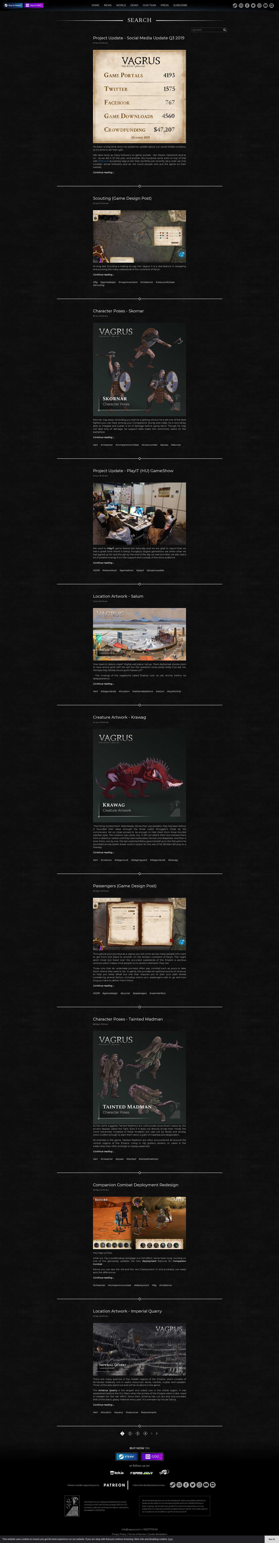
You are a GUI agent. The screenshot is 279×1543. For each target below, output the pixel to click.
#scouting (98, 285)
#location (124, 691)
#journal (125, 993)
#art (95, 444)
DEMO (134, 5)
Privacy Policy (119, 1534)
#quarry (118, 1412)
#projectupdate (155, 570)
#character (107, 444)
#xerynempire (148, 1412)
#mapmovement (127, 282)
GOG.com (103, 161)
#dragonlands (108, 691)
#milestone (146, 282)
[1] (123, 1439)
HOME (95, 5)
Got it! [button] (272, 1539)
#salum (160, 691)
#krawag (173, 860)
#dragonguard (139, 860)
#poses (164, 444)
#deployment (141, 1285)
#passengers (139, 993)
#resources (132, 1412)
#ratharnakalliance (142, 691)
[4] (146, 1439)
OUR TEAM (149, 5)
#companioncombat (127, 444)
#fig (95, 282)
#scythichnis (174, 691)
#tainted (131, 1159)
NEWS (108, 5)
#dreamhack (109, 570)
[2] (130, 1439)
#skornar (176, 444)
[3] (138, 1439)
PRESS (165, 5)
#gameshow (126, 570)
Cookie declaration (157, 1534)
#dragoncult (121, 860)
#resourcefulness (165, 282)
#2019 (96, 570)
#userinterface (157, 993)
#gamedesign (108, 282)
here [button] (170, 1539)
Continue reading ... (103, 172)
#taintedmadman (148, 1159)
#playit (140, 570)
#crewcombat (149, 444)
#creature (106, 860)
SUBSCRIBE (180, 5)
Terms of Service (137, 1534)
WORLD (121, 5)
